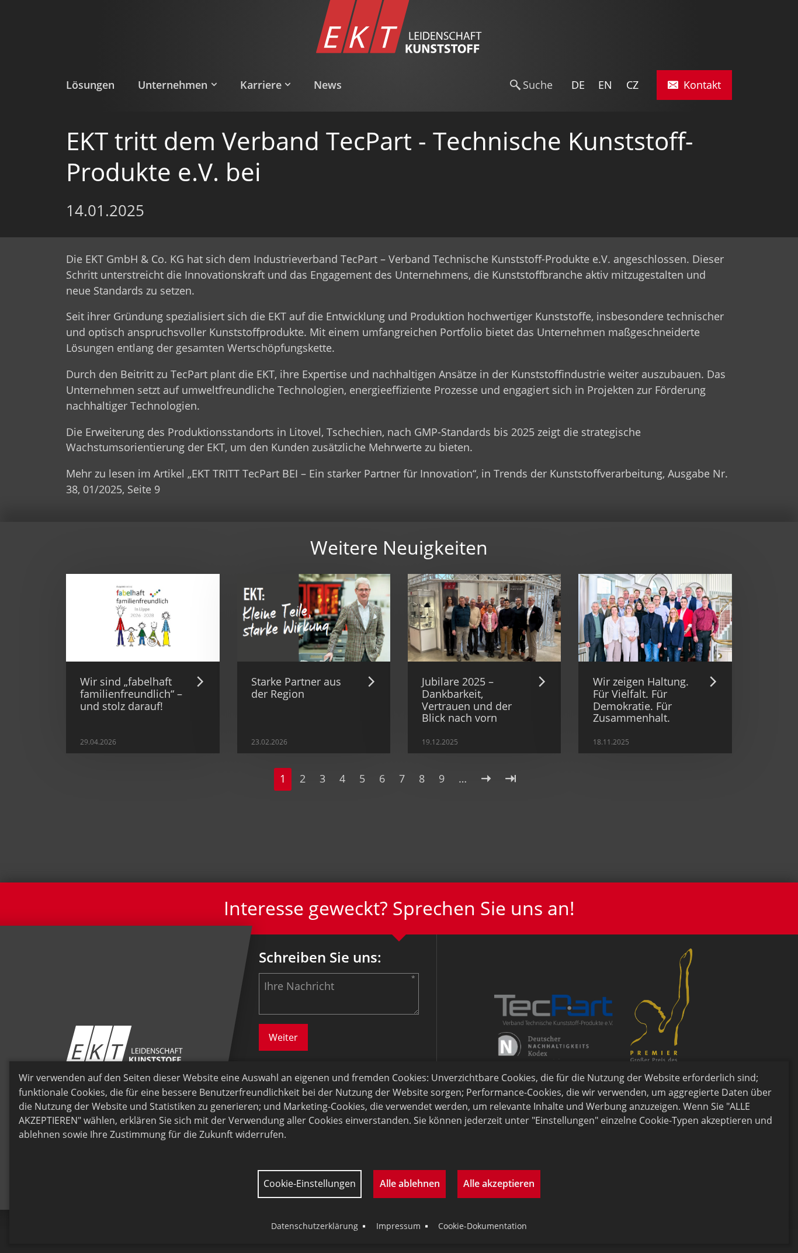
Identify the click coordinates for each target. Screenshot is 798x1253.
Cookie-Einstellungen (309, 1183)
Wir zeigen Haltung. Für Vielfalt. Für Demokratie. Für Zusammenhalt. (641, 699)
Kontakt (702, 85)
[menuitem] (96, 85)
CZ (632, 85)
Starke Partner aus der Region (296, 687)
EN (605, 85)
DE (578, 85)
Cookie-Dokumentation (482, 1225)
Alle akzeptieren (499, 1183)
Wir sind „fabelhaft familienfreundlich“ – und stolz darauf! (131, 693)
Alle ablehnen (410, 1183)
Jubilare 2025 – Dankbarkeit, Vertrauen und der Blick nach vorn (467, 699)
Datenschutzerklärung (314, 1225)
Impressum (398, 1225)
